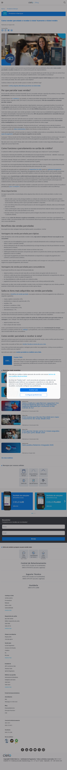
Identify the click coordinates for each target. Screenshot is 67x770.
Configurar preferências (33, 395)
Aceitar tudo (33, 390)
